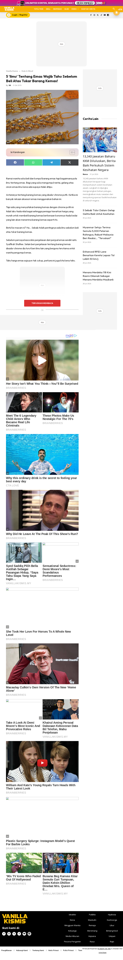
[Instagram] (94, 15)
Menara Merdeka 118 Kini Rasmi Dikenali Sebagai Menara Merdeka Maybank (98, 276)
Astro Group (102, 952)
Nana (85, 174)
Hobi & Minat (27, 71)
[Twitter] (98, 15)
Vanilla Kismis (12, 71)
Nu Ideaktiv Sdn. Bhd (104, 949)
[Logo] (9, 9)
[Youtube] (104, 15)
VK (10, 85)
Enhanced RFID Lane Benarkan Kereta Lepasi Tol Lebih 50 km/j (98, 255)
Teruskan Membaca (42, 303)
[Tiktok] (101, 15)
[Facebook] (91, 15)
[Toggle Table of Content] (70, 152)
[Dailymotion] (108, 15)
